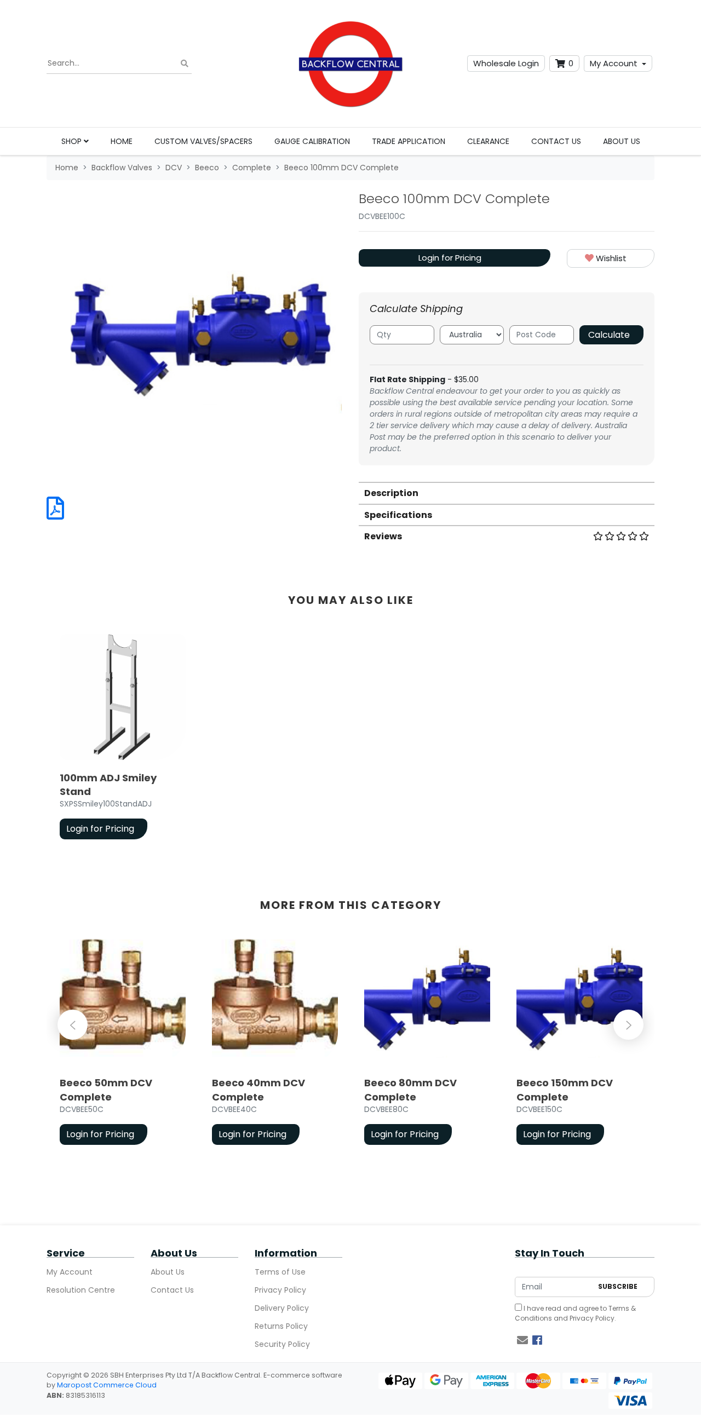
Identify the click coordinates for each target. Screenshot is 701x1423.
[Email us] (522, 1340)
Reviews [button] (383, 536)
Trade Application (408, 141)
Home (122, 141)
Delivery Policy (282, 1308)
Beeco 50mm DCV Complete (106, 1089)
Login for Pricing (449, 257)
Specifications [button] (398, 515)
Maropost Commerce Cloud (107, 1385)
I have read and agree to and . (575, 1313)
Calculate (609, 335)
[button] (610, 258)
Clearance (488, 141)
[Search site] (184, 63)
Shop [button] (72, 141)
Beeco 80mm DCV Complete (410, 1089)
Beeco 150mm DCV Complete (564, 1089)
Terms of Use (280, 1271)
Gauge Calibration (312, 141)
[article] (123, 739)
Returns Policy (281, 1326)
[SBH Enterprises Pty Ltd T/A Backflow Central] (350, 63)
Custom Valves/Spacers (203, 141)
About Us (621, 141)
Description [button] (391, 493)
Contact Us (556, 141)
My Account (613, 63)
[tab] (506, 492)
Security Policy (282, 1344)
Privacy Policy (280, 1289)
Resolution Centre (81, 1289)
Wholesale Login (506, 63)
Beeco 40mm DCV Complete (258, 1089)
